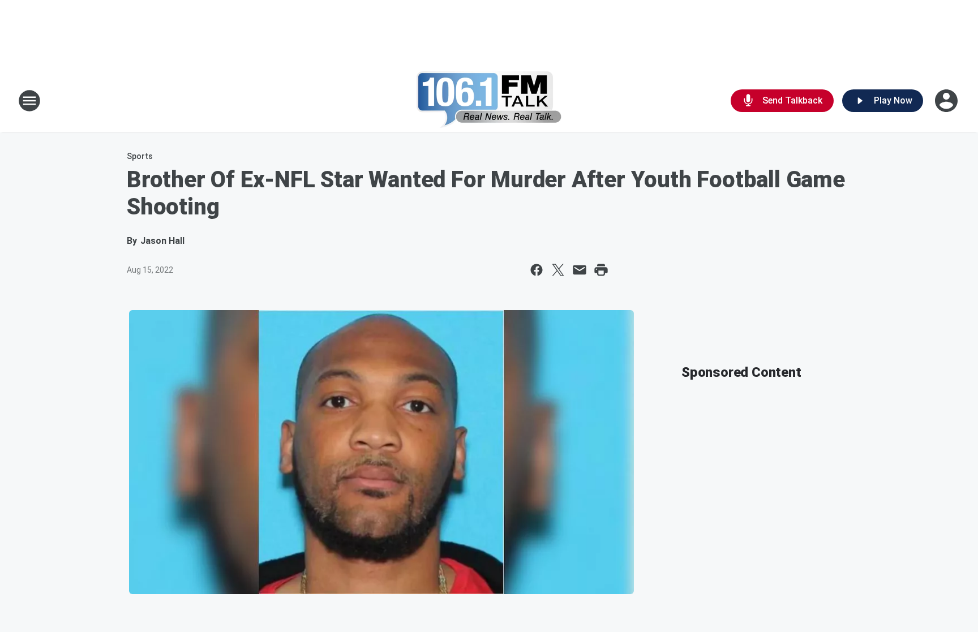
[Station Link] (489, 100)
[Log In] (947, 100)
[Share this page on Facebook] (536, 270)
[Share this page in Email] (579, 270)
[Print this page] (601, 270)
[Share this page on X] (558, 270)
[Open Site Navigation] (29, 100)
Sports (140, 156)
